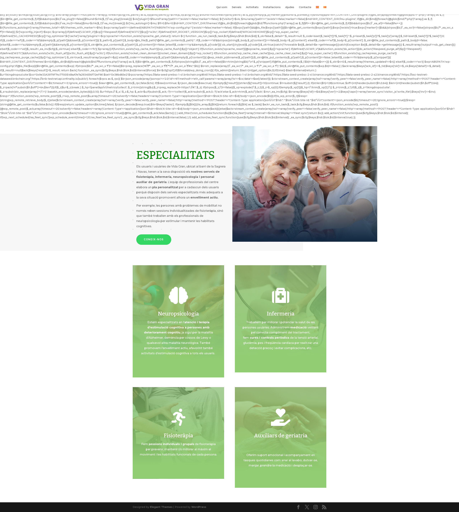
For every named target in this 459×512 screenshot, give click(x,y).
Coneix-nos (154, 239)
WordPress (198, 507)
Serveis (236, 7)
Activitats (252, 7)
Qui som (221, 7)
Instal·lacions (272, 7)
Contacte (305, 7)
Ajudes (289, 7)
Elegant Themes (161, 507)
